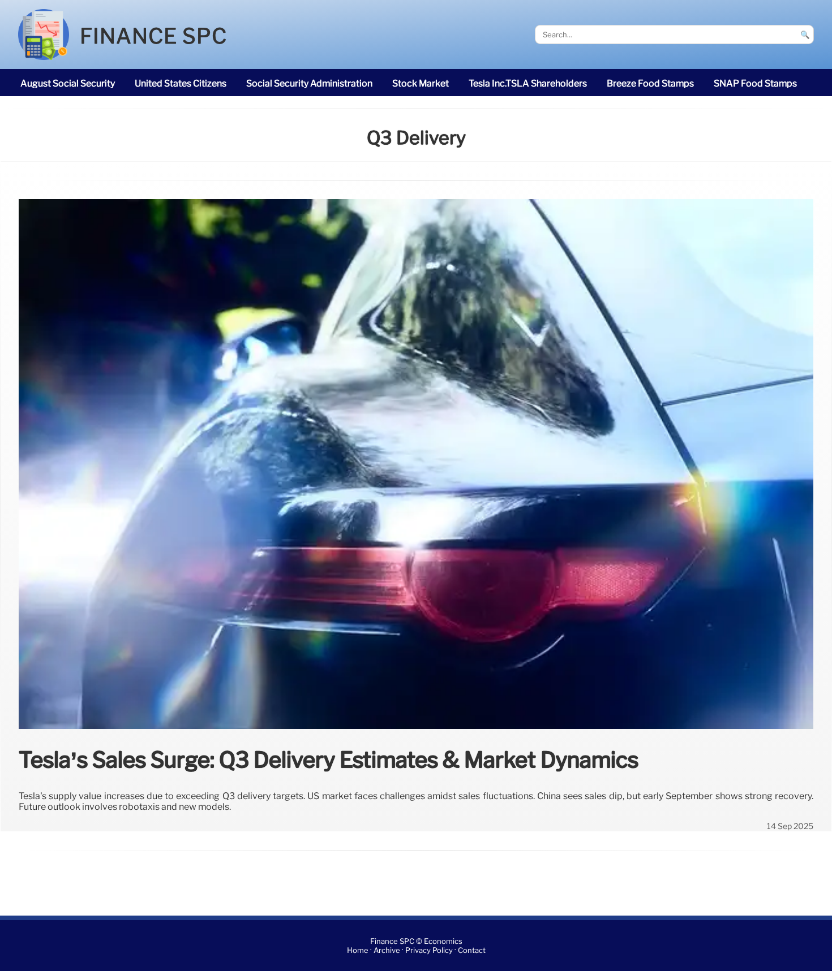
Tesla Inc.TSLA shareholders (528, 83)
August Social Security (67, 83)
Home (357, 950)
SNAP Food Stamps (755, 83)
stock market (420, 83)
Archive (387, 950)
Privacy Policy (429, 950)
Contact (472, 950)
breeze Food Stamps (650, 83)
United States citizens (180, 83)
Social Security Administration (309, 83)
